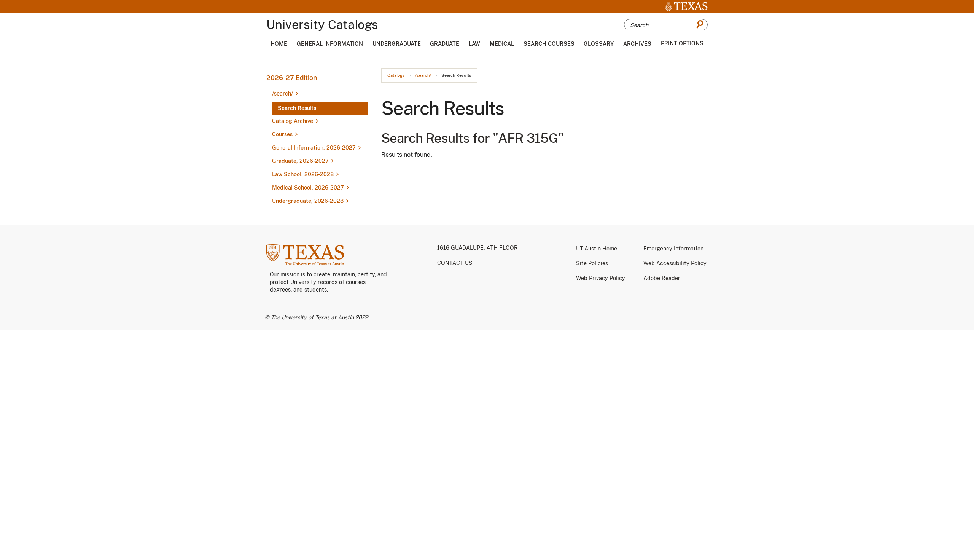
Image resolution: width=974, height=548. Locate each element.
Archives (637, 44)
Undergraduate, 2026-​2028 (308, 201)
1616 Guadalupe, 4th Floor (477, 248)
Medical (502, 44)
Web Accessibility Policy (675, 263)
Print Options (682, 43)
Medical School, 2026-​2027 (308, 188)
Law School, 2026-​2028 (303, 174)
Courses (282, 134)
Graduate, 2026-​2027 (300, 161)
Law (474, 44)
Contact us (455, 263)
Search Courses (549, 44)
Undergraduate (396, 44)
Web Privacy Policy (600, 278)
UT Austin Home (596, 248)
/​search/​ (282, 94)
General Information (330, 44)
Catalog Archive (292, 121)
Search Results (297, 108)
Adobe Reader (661, 278)
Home (279, 44)
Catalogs (396, 75)
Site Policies (592, 263)
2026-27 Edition (291, 77)
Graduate (444, 44)
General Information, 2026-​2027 (314, 148)
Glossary (599, 44)
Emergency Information (673, 248)
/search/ (423, 75)
